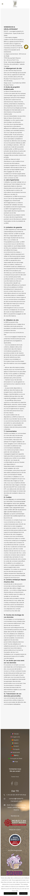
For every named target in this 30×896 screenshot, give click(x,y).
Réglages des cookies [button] (10, 893)
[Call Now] (26, 47)
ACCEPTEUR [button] (23, 893)
